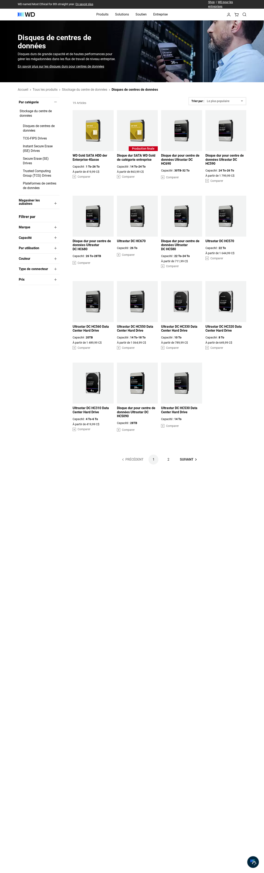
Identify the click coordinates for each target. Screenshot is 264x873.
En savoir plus (84, 4)
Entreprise (160, 14)
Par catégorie (29, 102)
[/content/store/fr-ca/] (26, 14)
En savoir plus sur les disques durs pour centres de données (61, 66)
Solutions (122, 14)
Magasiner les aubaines (29, 202)
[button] (229, 16)
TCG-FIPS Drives (35, 138)
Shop (211, 2)
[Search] (244, 14)
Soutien (141, 14)
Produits (102, 14)
